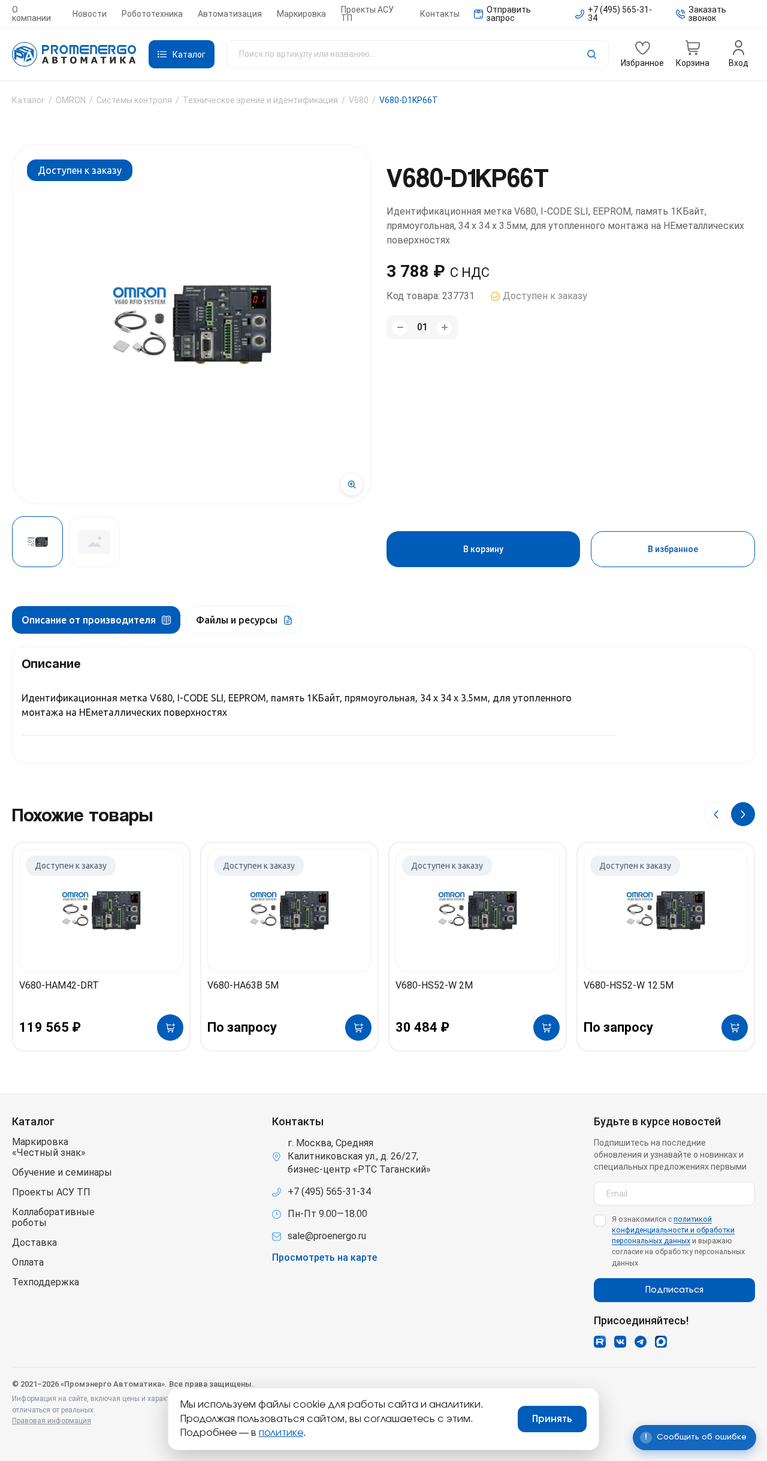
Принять (552, 1419)
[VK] (620, 1342)
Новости (90, 14)
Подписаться (674, 1290)
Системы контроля (134, 100)
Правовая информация (51, 1421)
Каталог (28, 100)
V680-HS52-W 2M (434, 985)
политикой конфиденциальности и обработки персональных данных (673, 1230)
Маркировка (301, 14)
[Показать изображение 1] (37, 541)
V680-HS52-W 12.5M (629, 985)
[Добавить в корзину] (170, 1027)
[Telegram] (641, 1342)
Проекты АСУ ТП (367, 13)
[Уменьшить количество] (399, 327)
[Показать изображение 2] (94, 541)
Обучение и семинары (62, 1172)
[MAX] (661, 1342)
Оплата (28, 1262)
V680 (359, 100)
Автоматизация (230, 14)
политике (281, 1433)
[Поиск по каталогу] (418, 54)
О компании (31, 13)
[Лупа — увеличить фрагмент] (352, 484)
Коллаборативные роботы (53, 1217)
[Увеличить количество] (444, 327)
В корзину (483, 549)
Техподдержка (45, 1282)
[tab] (96, 620)
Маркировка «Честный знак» (49, 1147)
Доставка (34, 1242)
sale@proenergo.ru (327, 1236)
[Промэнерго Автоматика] (74, 54)
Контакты (440, 14)
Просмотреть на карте (324, 1257)
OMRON (71, 100)
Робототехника (152, 14)
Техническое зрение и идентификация (260, 100)
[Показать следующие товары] (743, 814)
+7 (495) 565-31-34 (329, 1191)
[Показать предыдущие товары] (716, 814)
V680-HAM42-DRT (59, 985)
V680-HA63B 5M (243, 985)
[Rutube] (600, 1342)
